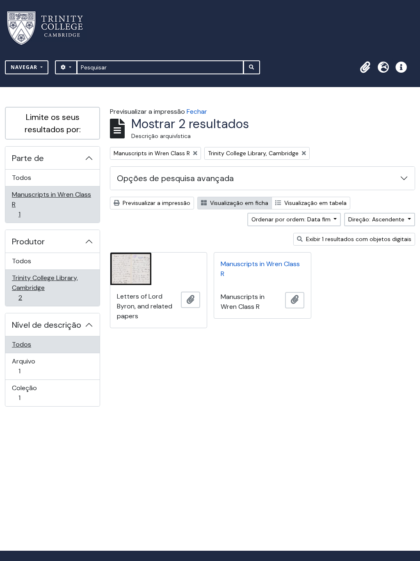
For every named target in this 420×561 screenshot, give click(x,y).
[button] (365, 67)
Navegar (25, 67)
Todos (21, 177)
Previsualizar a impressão (155, 203)
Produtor (28, 241)
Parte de (28, 158)
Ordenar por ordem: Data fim (291, 219)
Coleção (30, 392)
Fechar (197, 111)
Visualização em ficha (238, 203)
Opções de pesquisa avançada (175, 178)
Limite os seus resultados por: (53, 123)
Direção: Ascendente (377, 219)
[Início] (50, 28)
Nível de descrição (46, 325)
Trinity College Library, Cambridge (44, 287)
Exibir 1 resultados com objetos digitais (357, 239)
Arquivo (30, 365)
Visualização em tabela (315, 203)
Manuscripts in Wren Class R (51, 204)
